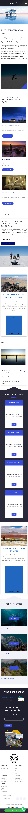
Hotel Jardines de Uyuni (11, 125)
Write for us (3, 781)
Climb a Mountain (6, 653)
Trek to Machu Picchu (7, 678)
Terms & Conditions (19, 779)
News (16, 771)
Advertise (3, 778)
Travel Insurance (4, 789)
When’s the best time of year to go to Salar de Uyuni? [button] (12, 371)
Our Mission (17, 778)
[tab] (14, 371)
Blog (16, 768)
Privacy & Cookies (19, 781)
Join (16, 773)
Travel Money (4, 791)
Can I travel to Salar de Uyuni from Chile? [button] (11, 382)
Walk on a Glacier (6, 629)
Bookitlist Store (4, 768)
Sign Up (8, 725)
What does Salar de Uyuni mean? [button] (11, 377)
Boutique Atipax (8, 192)
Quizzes (17, 770)
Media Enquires (4, 779)
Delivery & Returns (5, 770)
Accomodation (4, 786)
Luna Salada (6, 159)
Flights (2, 788)
